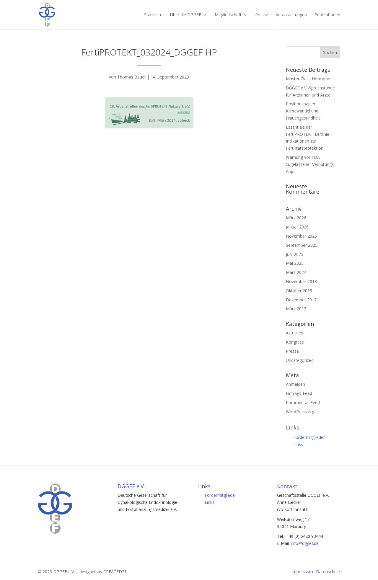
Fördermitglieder (309, 437)
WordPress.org (300, 411)
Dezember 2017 (301, 300)
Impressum (302, 571)
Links (298, 444)
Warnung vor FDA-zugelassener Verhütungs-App (310, 164)
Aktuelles (294, 333)
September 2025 (301, 245)
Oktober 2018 (299, 290)
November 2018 (301, 281)
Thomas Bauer (131, 77)
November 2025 (301, 236)
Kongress (295, 342)
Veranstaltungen (291, 15)
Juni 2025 (294, 254)
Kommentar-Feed (303, 402)
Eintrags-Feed (299, 393)
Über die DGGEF (185, 15)
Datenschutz (328, 571)
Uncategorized (300, 360)
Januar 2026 (297, 227)
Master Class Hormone (308, 78)
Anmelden (295, 384)
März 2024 (296, 272)
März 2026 (296, 217)
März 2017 (296, 308)
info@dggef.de (305, 543)
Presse (261, 15)
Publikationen (327, 15)
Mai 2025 (295, 263)
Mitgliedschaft (228, 15)
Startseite (153, 15)
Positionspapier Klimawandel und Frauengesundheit (303, 111)
